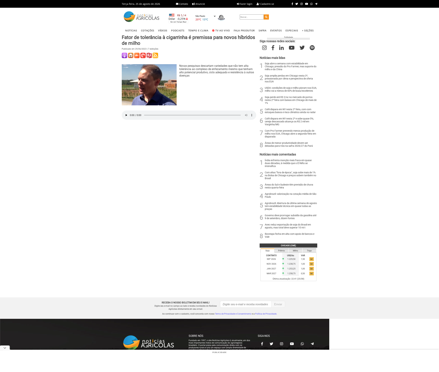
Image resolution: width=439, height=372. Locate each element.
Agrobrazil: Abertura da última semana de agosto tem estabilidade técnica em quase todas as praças (291, 206)
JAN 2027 (271, 269)
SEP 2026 (271, 259)
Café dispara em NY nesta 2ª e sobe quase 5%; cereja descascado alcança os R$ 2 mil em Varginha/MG (289, 121)
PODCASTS (177, 30)
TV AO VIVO (222, 30)
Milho (295, 250)
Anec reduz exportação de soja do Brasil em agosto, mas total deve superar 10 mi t (288, 226)
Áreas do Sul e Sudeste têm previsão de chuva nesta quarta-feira (289, 186)
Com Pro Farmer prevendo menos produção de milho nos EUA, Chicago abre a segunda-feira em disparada (290, 133)
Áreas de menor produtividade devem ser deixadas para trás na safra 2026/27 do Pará (289, 144)
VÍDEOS (162, 30)
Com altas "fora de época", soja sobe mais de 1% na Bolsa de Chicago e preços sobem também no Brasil (290, 175)
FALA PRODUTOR (244, 30)
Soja (267, 250)
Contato (183, 3)
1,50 (303, 259)
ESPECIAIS (292, 30)
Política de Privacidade (265, 314)
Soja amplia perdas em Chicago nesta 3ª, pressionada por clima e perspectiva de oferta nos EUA (289, 78)
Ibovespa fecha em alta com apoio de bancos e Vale (289, 235)
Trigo (309, 250)
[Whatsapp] (311, 3)
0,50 (303, 273)
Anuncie (200, 3)
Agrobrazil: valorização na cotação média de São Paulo (290, 195)
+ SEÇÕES (308, 30)
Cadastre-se (267, 3)
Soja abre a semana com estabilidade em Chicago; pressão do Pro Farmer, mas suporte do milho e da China (290, 66)
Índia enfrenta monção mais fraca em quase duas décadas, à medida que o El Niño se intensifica (288, 163)
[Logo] (141, 17)
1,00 (303, 264)
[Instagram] (301, 3)
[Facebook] (291, 3)
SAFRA (262, 30)
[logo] (152, 343)
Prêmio (281, 250)
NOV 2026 (271, 264)
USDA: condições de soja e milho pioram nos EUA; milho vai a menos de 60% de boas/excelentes (291, 89)
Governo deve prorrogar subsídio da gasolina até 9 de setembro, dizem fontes (290, 217)
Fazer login (245, 3)
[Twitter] (296, 3)
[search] (266, 17)
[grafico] (311, 259)
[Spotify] (312, 48)
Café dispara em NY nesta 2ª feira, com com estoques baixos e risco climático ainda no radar (290, 111)
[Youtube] (305, 3)
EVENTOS (276, 30)
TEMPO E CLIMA (198, 30)
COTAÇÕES (147, 30)
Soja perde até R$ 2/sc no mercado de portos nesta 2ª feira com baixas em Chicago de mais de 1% (291, 100)
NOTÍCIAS (131, 30)
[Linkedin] (281, 48)
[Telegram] (315, 3)
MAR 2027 (271, 273)
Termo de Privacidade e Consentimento (233, 314)
